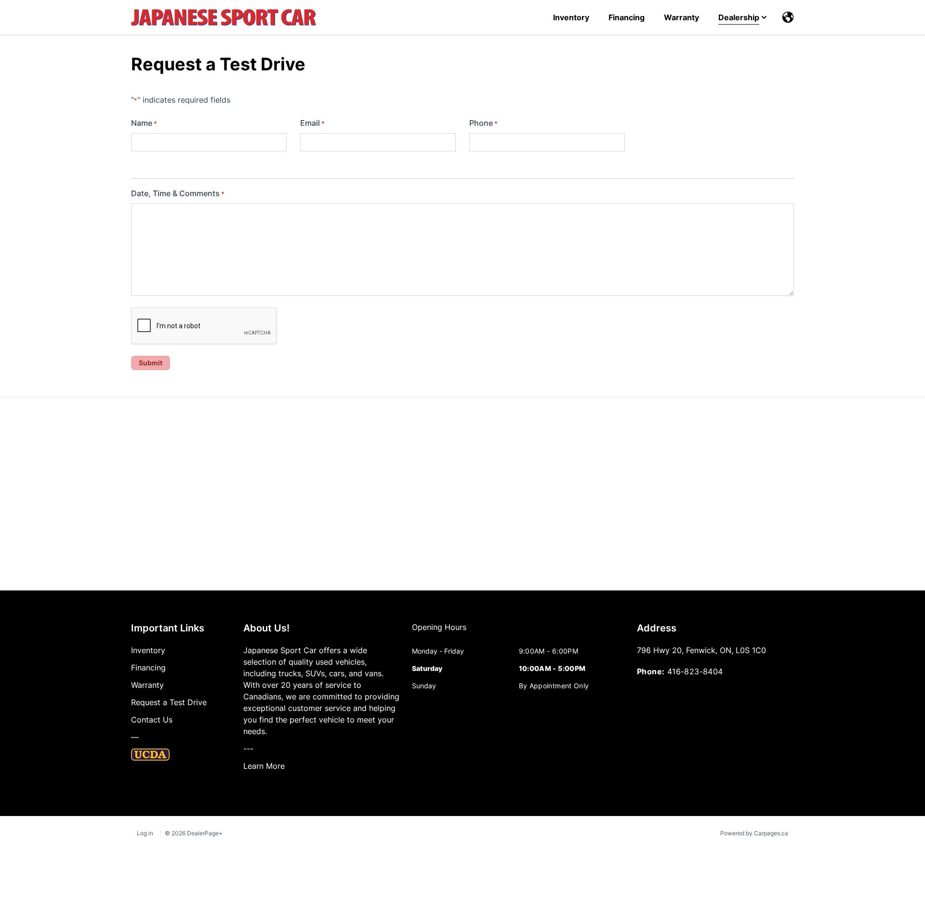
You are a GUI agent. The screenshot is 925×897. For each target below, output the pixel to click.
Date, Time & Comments (178, 193)
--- (248, 748)
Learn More (264, 766)
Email (312, 123)
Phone (483, 123)
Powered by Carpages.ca (754, 833)
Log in (145, 833)
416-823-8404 (695, 671)
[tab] (439, 632)
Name (144, 123)
